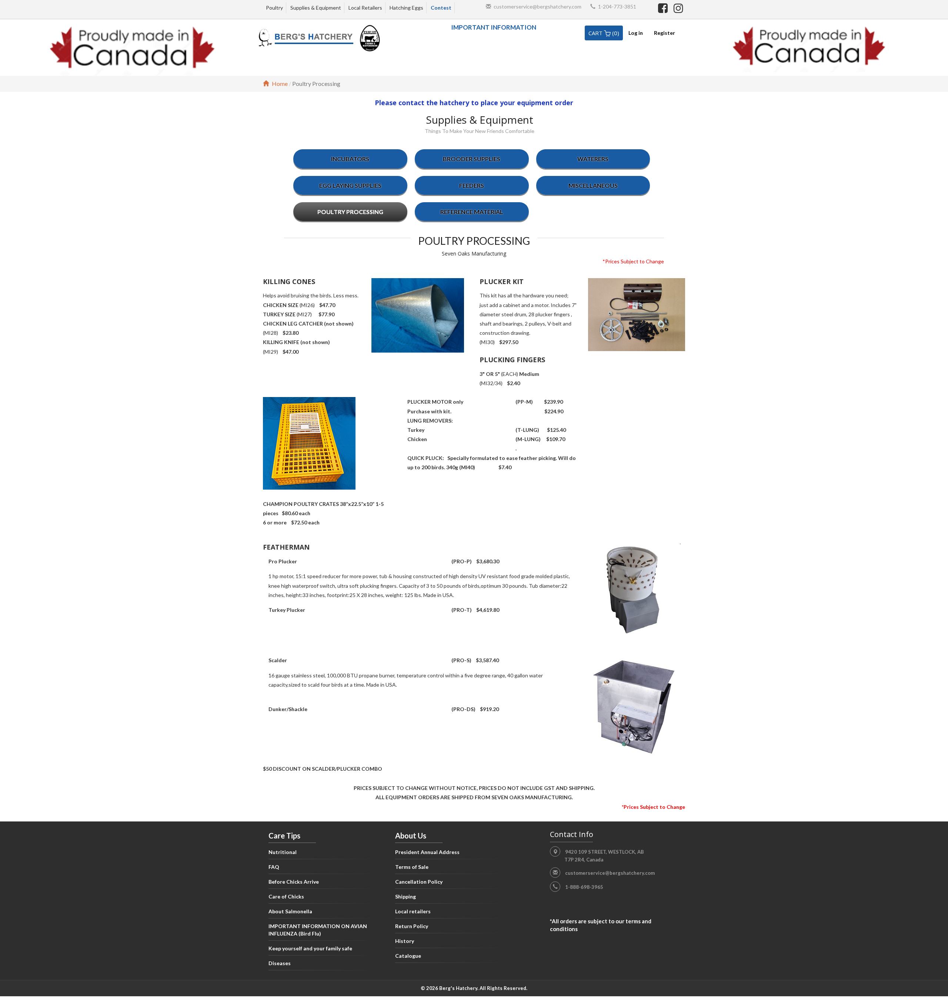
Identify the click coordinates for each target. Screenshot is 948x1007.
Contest (441, 7)
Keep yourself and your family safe (310, 948)
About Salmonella (290, 911)
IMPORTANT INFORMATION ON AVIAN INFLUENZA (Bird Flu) (317, 930)
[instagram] (678, 7)
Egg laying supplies (350, 185)
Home (280, 83)
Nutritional (282, 852)
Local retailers (413, 911)
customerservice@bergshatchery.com (537, 6)
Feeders (471, 185)
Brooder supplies (471, 158)
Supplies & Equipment (315, 7)
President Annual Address (427, 852)
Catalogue (408, 956)
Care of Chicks (286, 896)
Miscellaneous (593, 185)
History (404, 941)
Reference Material (471, 211)
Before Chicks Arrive (293, 881)
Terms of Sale (411, 867)
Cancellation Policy (419, 881)
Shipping (405, 896)
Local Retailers (365, 7)
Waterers (592, 158)
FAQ (273, 867)
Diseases (279, 963)
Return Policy (411, 926)
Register (664, 33)
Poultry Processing (350, 211)
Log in (635, 33)
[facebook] (664, 7)
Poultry (274, 7)
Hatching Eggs (406, 7)
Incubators (350, 158)
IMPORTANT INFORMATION (493, 27)
